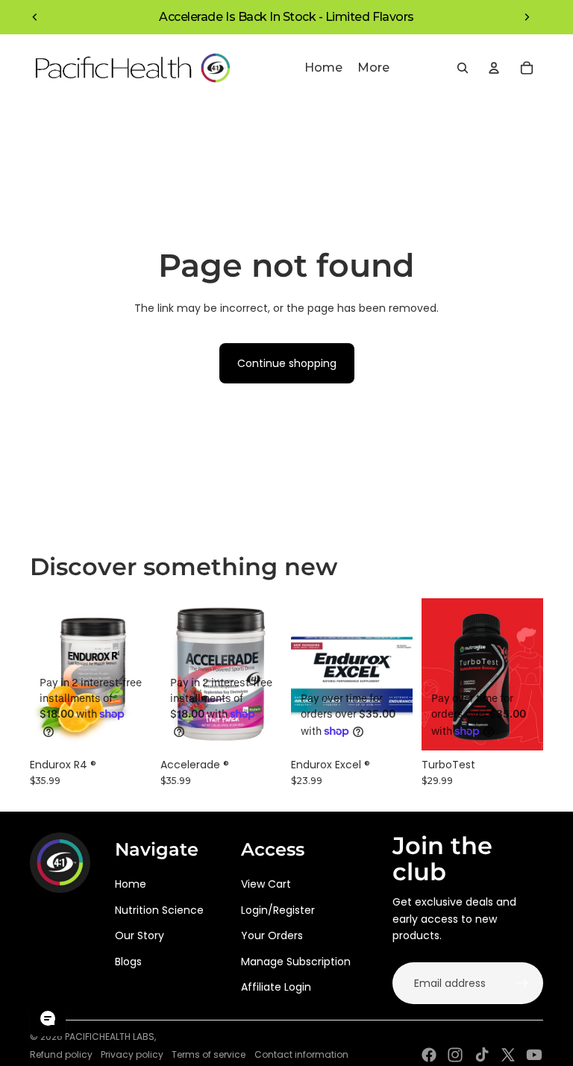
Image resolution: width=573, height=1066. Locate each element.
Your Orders (272, 935)
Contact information (301, 1054)
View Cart (266, 884)
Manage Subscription (296, 961)
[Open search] (462, 67)
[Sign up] (522, 983)
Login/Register (278, 910)
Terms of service (208, 1054)
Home (130, 884)
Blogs (128, 961)
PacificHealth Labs (109, 1036)
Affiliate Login (276, 986)
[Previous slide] (35, 17)
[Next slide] (526, 17)
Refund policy (61, 1054)
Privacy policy (132, 1054)
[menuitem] (373, 67)
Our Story (139, 935)
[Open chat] (48, 1018)
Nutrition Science (159, 910)
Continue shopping (286, 363)
